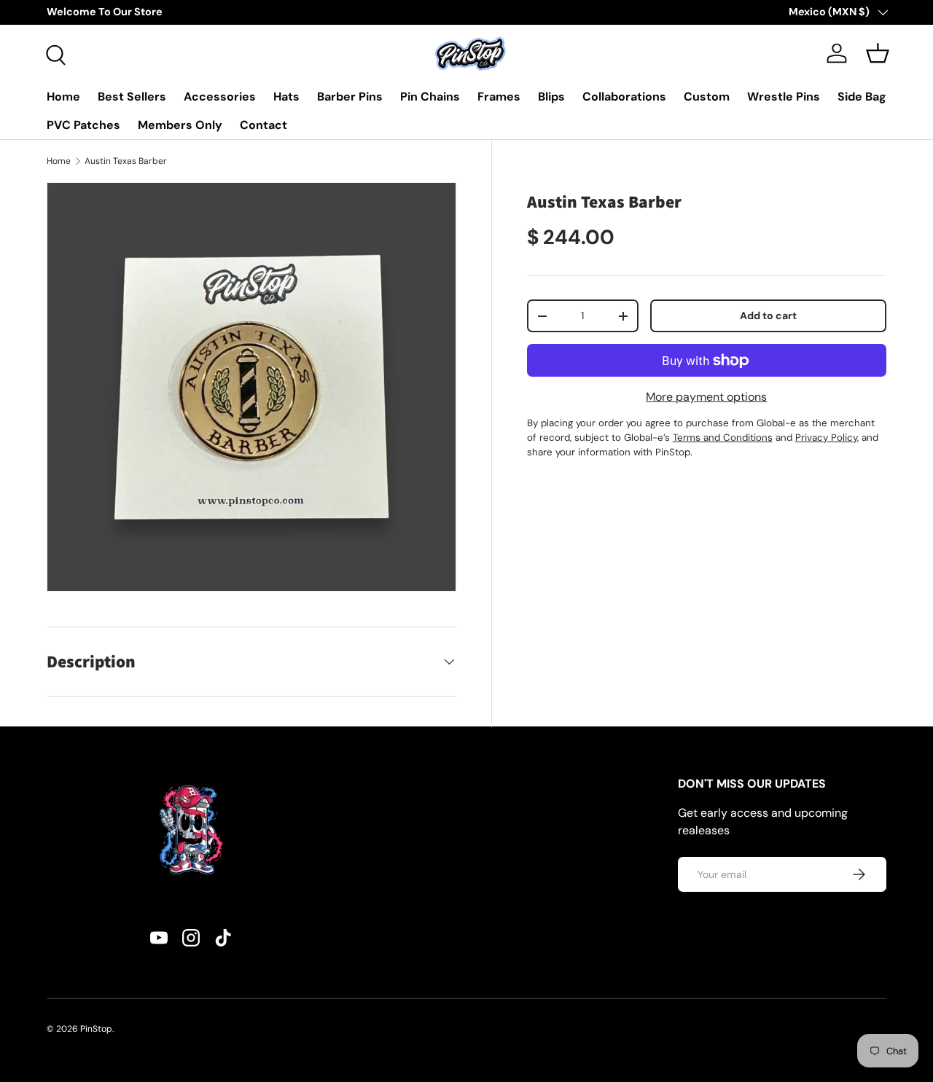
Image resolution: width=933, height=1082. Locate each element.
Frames (498, 96)
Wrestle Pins (783, 96)
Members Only (180, 125)
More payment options (706, 396)
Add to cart (768, 315)
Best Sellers (132, 96)
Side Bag (862, 96)
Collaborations (624, 96)
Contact (263, 125)
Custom (707, 96)
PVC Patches (83, 125)
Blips (551, 96)
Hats (286, 96)
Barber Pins (350, 96)
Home (63, 96)
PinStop (96, 1029)
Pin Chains (430, 96)
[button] (878, 53)
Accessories (220, 96)
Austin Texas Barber (126, 161)
